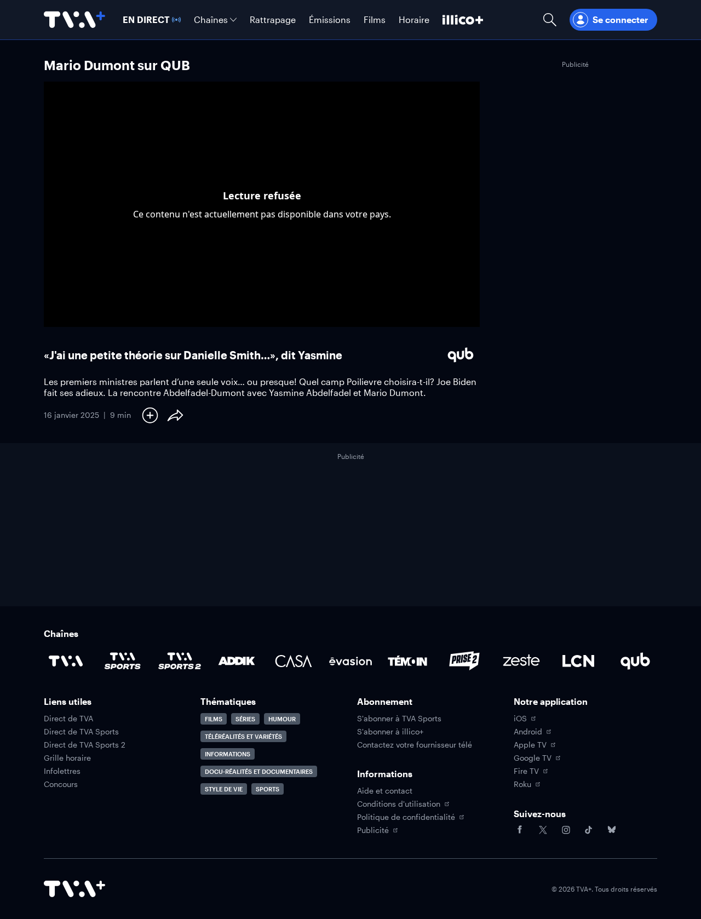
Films (213, 718)
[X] (543, 830)
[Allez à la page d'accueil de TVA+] (74, 19)
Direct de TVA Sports (81, 731)
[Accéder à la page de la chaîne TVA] (66, 661)
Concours (61, 784)
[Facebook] (520, 830)
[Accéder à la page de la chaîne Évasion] (350, 661)
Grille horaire (67, 758)
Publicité (373, 830)
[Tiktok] (589, 830)
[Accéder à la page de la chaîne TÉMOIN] (407, 661)
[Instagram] (566, 830)
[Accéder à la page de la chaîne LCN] (578, 661)
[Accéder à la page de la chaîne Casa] (293, 661)
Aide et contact (384, 790)
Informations (227, 753)
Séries (245, 718)
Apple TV (530, 744)
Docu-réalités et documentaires (259, 771)
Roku (522, 784)
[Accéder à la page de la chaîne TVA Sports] (123, 661)
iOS (520, 718)
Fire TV (526, 771)
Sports (267, 788)
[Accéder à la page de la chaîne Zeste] (521, 661)
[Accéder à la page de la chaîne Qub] (635, 661)
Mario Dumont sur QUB (117, 65)
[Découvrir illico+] (463, 19)
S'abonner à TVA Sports (399, 718)
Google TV (532, 758)
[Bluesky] (612, 830)
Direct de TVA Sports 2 (84, 744)
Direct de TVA (68, 718)
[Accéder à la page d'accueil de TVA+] (74, 889)
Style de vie (224, 788)
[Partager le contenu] (175, 415)
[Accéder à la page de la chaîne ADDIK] (236, 661)
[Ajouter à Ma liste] (150, 415)
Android (528, 731)
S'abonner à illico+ (390, 731)
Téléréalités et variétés (243, 736)
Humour (282, 718)
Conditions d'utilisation (398, 804)
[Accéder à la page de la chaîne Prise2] (464, 661)
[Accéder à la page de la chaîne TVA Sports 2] (180, 661)
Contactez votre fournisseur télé (414, 744)
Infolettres (62, 771)
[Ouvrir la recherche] (550, 19)
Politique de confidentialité (406, 817)
